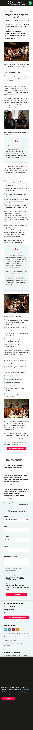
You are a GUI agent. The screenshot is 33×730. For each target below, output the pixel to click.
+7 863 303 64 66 (9, 606)
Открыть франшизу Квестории (17, 617)
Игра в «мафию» (8, 637)
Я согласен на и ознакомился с (16, 578)
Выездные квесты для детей (12, 655)
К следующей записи (23, 504)
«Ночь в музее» (21, 107)
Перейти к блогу (9, 11)
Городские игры (8, 633)
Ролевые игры (19, 637)
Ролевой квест (8, 640)
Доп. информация (10, 556)
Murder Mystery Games (21, 633)
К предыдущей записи (10, 503)
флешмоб (23, 84)
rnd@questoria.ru (9, 610)
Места (16, 640)
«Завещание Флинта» (14, 236)
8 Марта (25, 655)
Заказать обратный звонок (16, 448)
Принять (8, 698)
